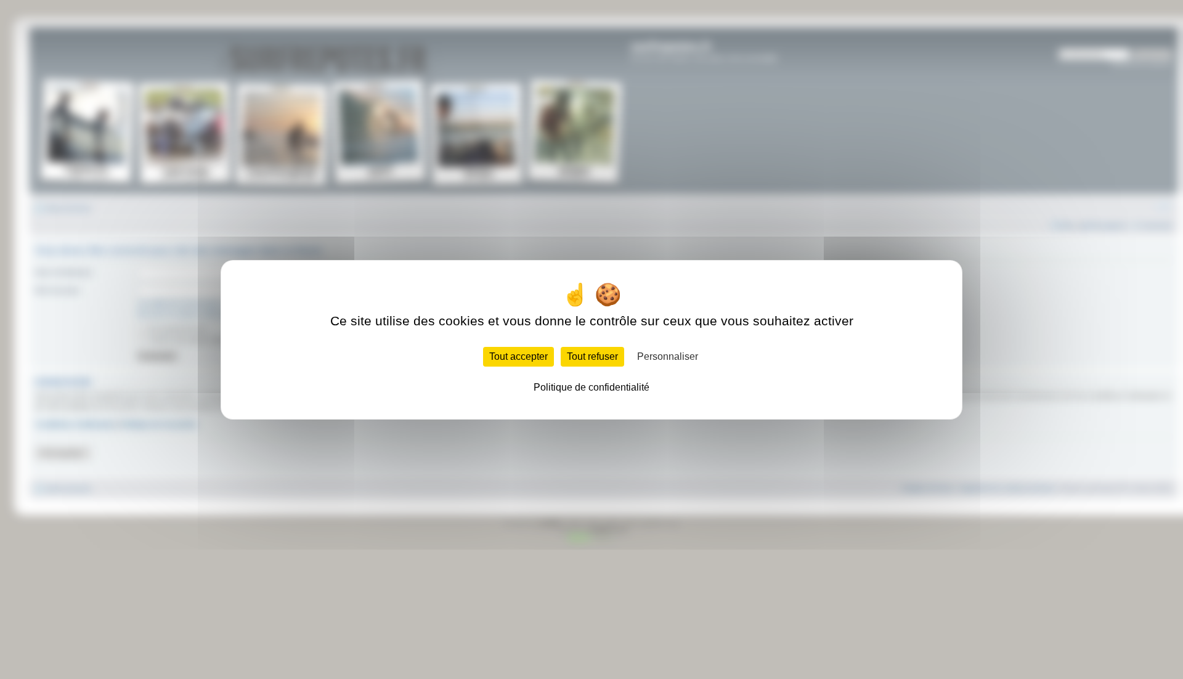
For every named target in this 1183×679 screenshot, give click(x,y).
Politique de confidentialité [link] (591, 387)
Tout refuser (592, 356)
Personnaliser (667, 356)
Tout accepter (518, 356)
